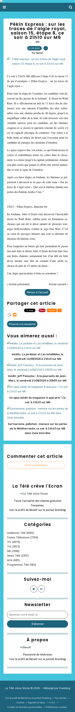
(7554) (22, 537)
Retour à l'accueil (37, 292)
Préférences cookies (56, 707)
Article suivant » (58, 284)
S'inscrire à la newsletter (22, 324)
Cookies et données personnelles (24, 707)
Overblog (64, 688)
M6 (37, 42)
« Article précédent (18, 284)
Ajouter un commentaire (35, 465)
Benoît (33, 510)
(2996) (13, 551)
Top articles (61, 698)
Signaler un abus (37, 702)
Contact (20, 702)
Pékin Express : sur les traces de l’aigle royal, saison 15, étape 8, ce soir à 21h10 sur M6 (37, 30)
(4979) (13, 542)
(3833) (13, 546)
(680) (13, 560)
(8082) (20, 532)
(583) (21, 564)
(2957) (18, 555)
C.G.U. (52, 702)
